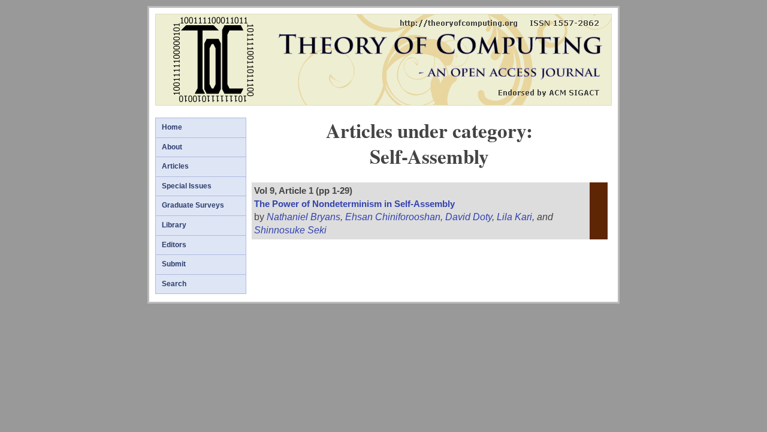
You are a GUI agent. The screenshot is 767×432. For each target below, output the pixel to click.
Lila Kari (514, 217)
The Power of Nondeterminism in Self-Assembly (354, 204)
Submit (174, 264)
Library (174, 225)
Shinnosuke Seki (290, 230)
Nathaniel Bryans (303, 217)
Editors (174, 244)
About (172, 147)
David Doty (468, 217)
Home (172, 127)
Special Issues (187, 186)
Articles (175, 166)
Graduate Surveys (193, 205)
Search (174, 283)
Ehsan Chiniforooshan (392, 217)
